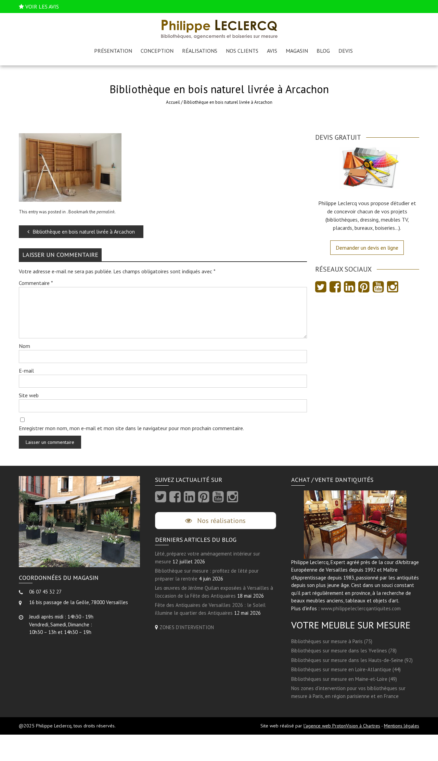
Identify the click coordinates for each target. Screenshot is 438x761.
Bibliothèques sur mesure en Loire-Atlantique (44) (346, 669)
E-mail (26, 370)
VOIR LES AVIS (42, 6)
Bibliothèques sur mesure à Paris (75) (331, 641)
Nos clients (242, 50)
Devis (345, 50)
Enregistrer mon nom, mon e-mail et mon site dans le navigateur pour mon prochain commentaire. (131, 428)
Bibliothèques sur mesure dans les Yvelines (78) (344, 650)
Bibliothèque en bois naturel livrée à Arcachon (84, 232)
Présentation (113, 50)
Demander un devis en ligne (367, 247)
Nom (24, 345)
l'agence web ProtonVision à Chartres (342, 726)
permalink (105, 212)
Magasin (297, 50)
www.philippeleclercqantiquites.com (361, 608)
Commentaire (36, 282)
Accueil (173, 102)
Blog (323, 50)
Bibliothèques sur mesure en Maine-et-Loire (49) (344, 679)
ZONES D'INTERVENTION (186, 627)
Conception (157, 50)
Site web (29, 395)
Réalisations (199, 50)
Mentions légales (401, 726)
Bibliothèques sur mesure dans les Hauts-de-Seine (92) (352, 660)
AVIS (272, 50)
